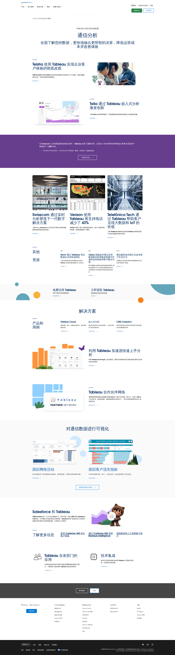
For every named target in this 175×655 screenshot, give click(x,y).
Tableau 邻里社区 (87, 625)
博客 (40, 645)
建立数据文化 (58, 611)
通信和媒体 (43, 18)
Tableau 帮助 (141, 615)
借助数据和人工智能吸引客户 (129, 534)
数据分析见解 (58, 615)
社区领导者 (85, 615)
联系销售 (82, 591)
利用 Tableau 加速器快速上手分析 (115, 352)
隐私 (34, 650)
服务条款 (28, 650)
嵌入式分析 (94, 321)
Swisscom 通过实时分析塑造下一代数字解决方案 (48, 218)
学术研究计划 (86, 628)
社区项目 (84, 621)
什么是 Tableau (59, 605)
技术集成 (108, 555)
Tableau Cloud (68, 321)
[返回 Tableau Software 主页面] (29, 2)
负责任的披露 (40, 650)
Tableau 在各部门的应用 (60, 557)
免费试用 (32, 611)
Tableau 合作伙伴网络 (107, 392)
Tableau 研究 (58, 618)
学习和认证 (140, 611)
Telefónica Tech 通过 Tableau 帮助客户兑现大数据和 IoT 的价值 (124, 220)
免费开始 (137, 10)
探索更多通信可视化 (85, 487)
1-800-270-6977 (143, 5)
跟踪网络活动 (43, 469)
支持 (138, 605)
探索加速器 (91, 365)
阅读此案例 (35, 81)
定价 (94, 591)
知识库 (139, 608)
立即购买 (149, 10)
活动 (83, 631)
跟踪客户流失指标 (103, 469)
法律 (22, 650)
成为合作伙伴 (114, 611)
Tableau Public (86, 608)
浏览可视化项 (35, 478)
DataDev (84, 618)
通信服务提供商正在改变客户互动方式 (129, 256)
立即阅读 (63, 266)
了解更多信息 (85, 157)
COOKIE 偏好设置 (50, 650)
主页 (33, 18)
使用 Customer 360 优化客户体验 (73, 534)
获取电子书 (119, 266)
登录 (151, 5)
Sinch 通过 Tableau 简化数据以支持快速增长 (73, 256)
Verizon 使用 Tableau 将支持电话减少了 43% (86, 218)
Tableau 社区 (86, 605)
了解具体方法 (104, 566)
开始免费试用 (56, 296)
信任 (34, 645)
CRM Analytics (124, 321)
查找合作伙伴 (92, 405)
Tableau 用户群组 (87, 611)
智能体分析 (57, 608)
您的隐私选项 (64, 650)
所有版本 (139, 618)
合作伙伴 (113, 605)
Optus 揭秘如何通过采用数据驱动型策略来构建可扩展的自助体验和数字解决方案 (102, 258)
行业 (37, 18)
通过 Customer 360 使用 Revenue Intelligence (101, 534)
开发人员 (46, 645)
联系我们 (133, 5)
